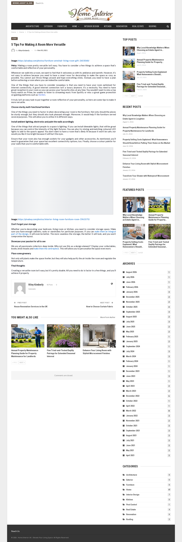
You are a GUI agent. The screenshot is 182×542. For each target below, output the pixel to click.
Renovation (121, 26)
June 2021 (130, 445)
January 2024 (131, 366)
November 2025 (132, 302)
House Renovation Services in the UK (30, 306)
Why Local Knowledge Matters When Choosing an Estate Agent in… (153, 48)
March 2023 (131, 391)
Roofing (152, 26)
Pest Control (131, 504)
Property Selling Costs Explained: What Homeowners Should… (152, 73)
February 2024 (132, 361)
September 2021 (133, 430)
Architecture (32, 26)
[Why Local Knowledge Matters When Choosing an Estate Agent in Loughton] (129, 51)
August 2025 (131, 317)
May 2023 (130, 381)
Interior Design (91, 26)
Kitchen (107, 26)
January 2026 (131, 292)
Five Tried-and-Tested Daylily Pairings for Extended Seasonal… (152, 85)
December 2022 (132, 396)
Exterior (48, 26)
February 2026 (132, 287)
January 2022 (131, 416)
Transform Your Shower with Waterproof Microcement (146, 176)
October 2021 (131, 425)
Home (74, 26)
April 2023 (130, 386)
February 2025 (132, 336)
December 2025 (132, 297)
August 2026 (131, 272)
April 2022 (130, 406)
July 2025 (130, 322)
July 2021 (130, 440)
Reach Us (39, 3)
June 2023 (130, 376)
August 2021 (131, 435)
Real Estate (138, 26)
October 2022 (131, 401)
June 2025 (130, 326)
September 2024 (133, 346)
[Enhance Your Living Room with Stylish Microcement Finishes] (99, 336)
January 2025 (131, 341)
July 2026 (130, 277)
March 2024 (131, 356)
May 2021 (130, 450)
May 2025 (130, 331)
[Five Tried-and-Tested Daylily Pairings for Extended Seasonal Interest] (63, 336)
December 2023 (132, 371)
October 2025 (131, 307)
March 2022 (131, 411)
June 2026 (130, 282)
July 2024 (130, 351)
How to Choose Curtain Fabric (99, 306)
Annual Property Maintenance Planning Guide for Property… (150, 60)
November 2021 (132, 421)
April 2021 (130, 455)
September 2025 (133, 312)
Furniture (62, 26)
